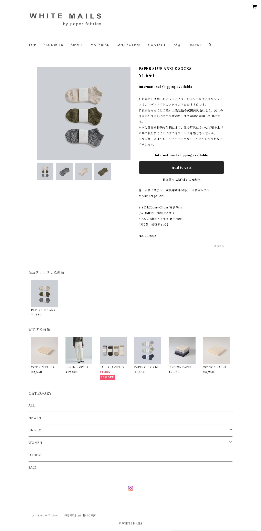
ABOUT (77, 45)
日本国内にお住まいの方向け (181, 180)
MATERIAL (100, 45)
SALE (33, 467)
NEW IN (35, 418)
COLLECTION (128, 45)
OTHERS (35, 455)
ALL (32, 405)
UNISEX (35, 430)
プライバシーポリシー (45, 515)
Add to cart (181, 167)
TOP (32, 45)
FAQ (176, 45)
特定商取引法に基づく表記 (80, 515)
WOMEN (35, 443)
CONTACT (157, 45)
